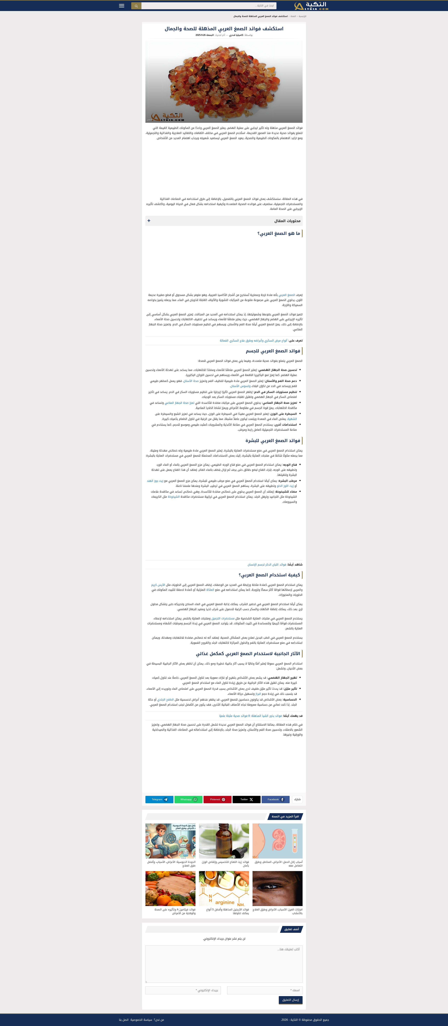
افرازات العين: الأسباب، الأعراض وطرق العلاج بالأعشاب (278, 911)
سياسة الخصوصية (141, 1020)
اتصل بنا (124, 1020)
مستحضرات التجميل (222, 618)
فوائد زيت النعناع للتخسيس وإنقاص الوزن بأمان (225, 864)
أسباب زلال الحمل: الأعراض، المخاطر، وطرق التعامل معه (279, 864)
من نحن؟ (159, 1020)
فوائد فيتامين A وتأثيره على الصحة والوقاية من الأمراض (175, 911)
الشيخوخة (174, 496)
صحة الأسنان (191, 381)
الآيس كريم (158, 585)
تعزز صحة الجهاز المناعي (179, 403)
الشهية (292, 419)
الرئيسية (302, 16)
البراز (258, 694)
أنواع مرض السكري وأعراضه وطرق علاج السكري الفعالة (253, 340)
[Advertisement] (224, 169)
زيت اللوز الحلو (285, 486)
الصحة (293, 16)
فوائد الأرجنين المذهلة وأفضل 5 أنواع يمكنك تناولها (227, 911)
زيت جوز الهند (155, 481)
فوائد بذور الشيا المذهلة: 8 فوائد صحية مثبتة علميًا (250, 716)
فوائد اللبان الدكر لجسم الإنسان (267, 564)
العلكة (210, 589)
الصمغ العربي (287, 295)
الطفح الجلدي (165, 699)
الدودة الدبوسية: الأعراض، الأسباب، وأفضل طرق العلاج (171, 864)
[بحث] (136, 5)
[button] (224, 221)
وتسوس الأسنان (240, 386)
